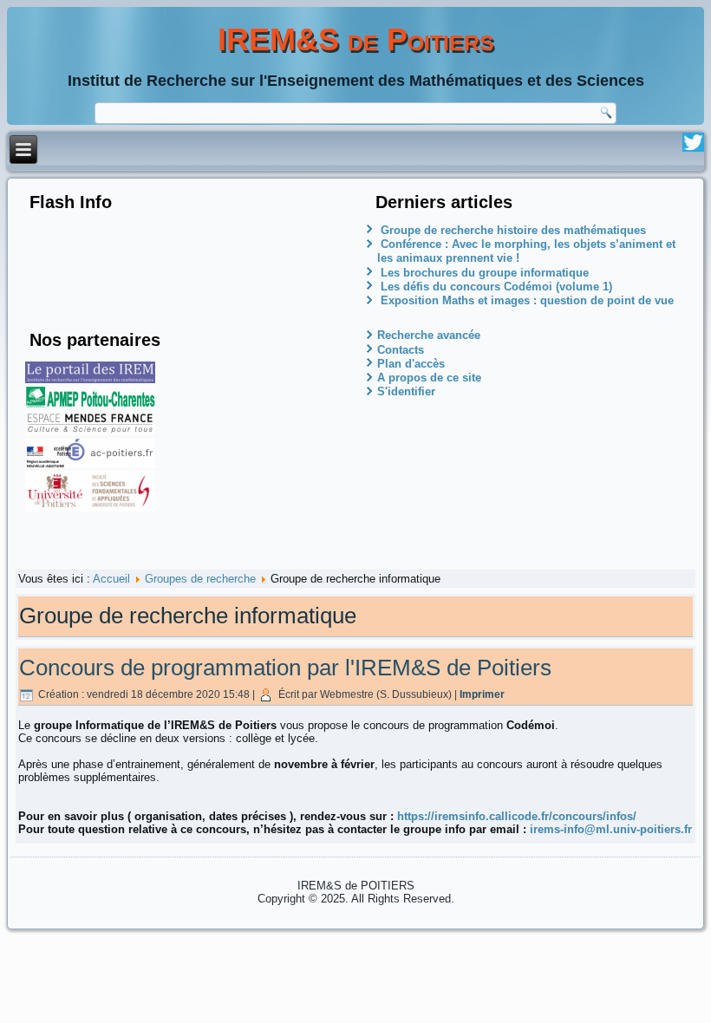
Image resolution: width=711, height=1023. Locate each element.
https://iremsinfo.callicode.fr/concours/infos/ (516, 816)
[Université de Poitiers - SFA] (90, 507)
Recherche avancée (428, 335)
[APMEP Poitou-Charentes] (90, 403)
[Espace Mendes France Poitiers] (90, 431)
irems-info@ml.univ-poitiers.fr (609, 829)
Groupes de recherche (200, 578)
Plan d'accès (411, 363)
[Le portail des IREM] (90, 379)
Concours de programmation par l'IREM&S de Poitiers (285, 668)
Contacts (400, 349)
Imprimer (482, 694)
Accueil (111, 578)
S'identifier (406, 391)
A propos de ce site (429, 377)
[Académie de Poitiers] (90, 464)
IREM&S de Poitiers (356, 39)
